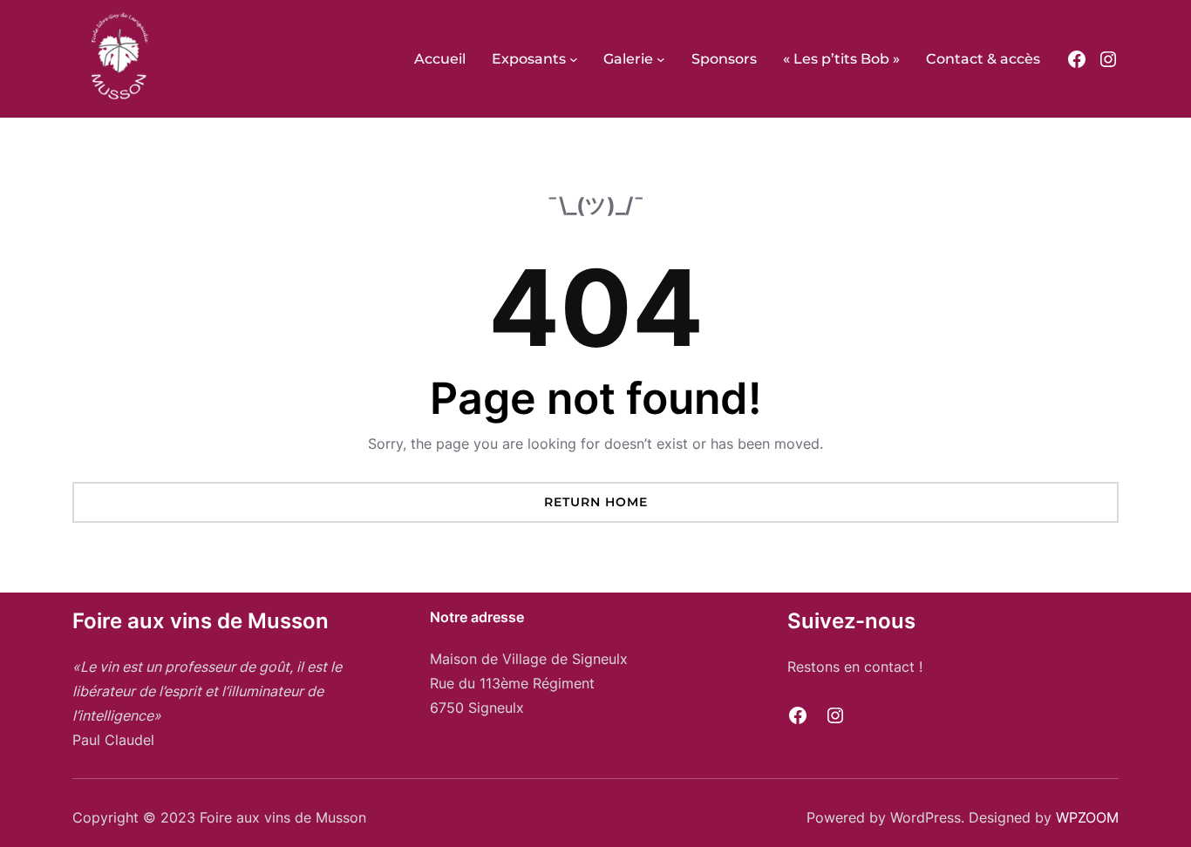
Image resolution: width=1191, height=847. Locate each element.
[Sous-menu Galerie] (661, 59)
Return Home (596, 502)
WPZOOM (1087, 817)
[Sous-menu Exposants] (573, 59)
